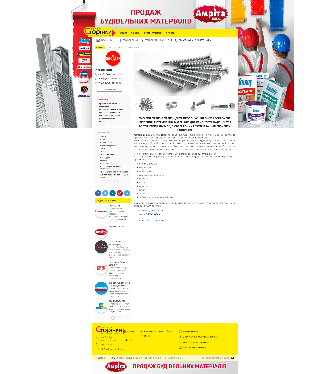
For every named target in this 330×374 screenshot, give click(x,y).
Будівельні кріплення (109, 145)
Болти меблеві (106, 142)
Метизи (102, 121)
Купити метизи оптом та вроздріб (114, 175)
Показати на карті (109, 89)
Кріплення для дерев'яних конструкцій (111, 167)
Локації (135, 33)
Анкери (103, 136)
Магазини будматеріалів (109, 112)
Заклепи (103, 160)
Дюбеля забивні (107, 154)
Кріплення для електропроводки (114, 172)
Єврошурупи (105, 157)
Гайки (102, 148)
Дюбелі (103, 151)
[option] (146, 104)
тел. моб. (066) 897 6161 (150, 214)
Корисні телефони (152, 33)
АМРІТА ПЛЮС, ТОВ (117, 226)
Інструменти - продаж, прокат (111, 109)
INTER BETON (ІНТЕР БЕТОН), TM (117, 263)
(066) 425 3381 (107, 344)
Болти (102, 139)
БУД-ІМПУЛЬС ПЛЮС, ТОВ (119, 283)
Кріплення (104, 163)
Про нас (170, 33)
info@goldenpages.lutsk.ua (113, 349)
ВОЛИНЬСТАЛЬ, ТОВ (117, 301)
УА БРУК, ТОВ (114, 206)
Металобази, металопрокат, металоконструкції (111, 116)
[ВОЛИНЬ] (115, 327)
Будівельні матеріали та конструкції (109, 104)
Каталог (123, 33)
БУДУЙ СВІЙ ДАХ (115, 241)
